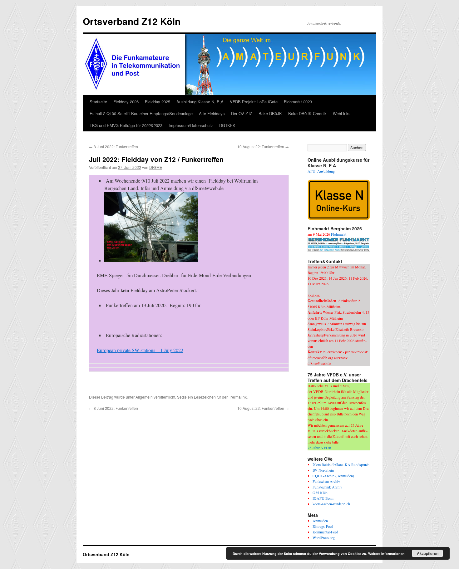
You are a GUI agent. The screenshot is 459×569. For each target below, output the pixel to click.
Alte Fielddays (212, 113)
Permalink (238, 397)
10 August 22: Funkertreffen (263, 146)
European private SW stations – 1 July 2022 (140, 350)
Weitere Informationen (386, 553)
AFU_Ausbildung (321, 171)
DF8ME (155, 167)
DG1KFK (227, 125)
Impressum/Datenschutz (191, 125)
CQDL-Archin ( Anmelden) (333, 475)
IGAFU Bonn (323, 498)
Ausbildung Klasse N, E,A (200, 102)
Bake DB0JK (270, 113)
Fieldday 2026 (126, 102)
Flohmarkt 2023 (298, 102)
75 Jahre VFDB (319, 447)
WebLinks (342, 113)
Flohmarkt (338, 234)
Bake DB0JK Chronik (307, 113)
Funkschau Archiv (326, 481)
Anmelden (320, 520)
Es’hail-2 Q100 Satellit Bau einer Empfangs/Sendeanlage (141, 113)
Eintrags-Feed (323, 526)
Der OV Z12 (241, 113)
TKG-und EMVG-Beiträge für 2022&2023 (126, 125)
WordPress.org (324, 537)
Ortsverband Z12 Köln (131, 21)
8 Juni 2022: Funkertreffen (113, 146)
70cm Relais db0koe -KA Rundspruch (341, 464)
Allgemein (144, 397)
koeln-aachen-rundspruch (331, 503)
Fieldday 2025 (157, 102)
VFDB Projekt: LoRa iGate (254, 102)
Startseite (98, 102)
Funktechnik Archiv (327, 486)
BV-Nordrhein (323, 470)
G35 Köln (320, 492)
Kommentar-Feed (325, 531)
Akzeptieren (427, 553)
